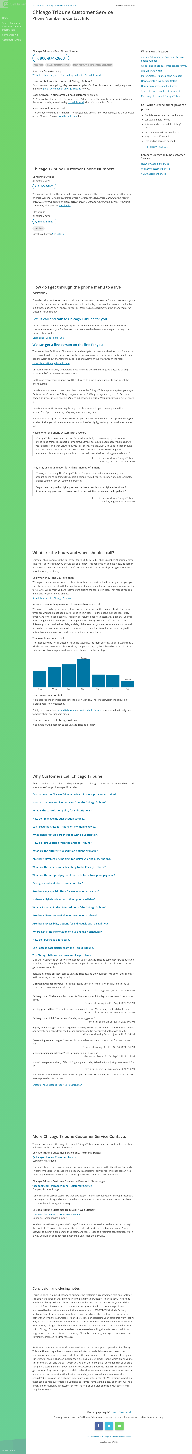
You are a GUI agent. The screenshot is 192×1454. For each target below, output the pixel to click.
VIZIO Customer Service (153, 173)
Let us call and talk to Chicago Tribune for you (69, 319)
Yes (114, 1412)
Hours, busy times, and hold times (159, 86)
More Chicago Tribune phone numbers (161, 75)
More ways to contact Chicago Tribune (161, 96)
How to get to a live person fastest (159, 80)
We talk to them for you (44, 75)
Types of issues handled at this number (162, 91)
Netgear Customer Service (155, 163)
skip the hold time (68, 116)
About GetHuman (11, 39)
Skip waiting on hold (71, 75)
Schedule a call (93, 75)
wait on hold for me (90, 710)
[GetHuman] (13, 4)
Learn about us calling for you (48, 337)
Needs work (125, 1412)
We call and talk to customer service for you (164, 65)
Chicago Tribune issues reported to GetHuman (57, 1084)
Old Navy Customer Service (155, 168)
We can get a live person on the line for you (67, 344)
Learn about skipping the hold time (51, 363)
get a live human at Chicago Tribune (62, 88)
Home (5, 17)
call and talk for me (67, 710)
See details (65, 205)
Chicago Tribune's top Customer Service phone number (162, 59)
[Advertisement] (83, 141)
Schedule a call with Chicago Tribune (51, 598)
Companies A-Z (10, 34)
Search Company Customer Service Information (11, 26)
